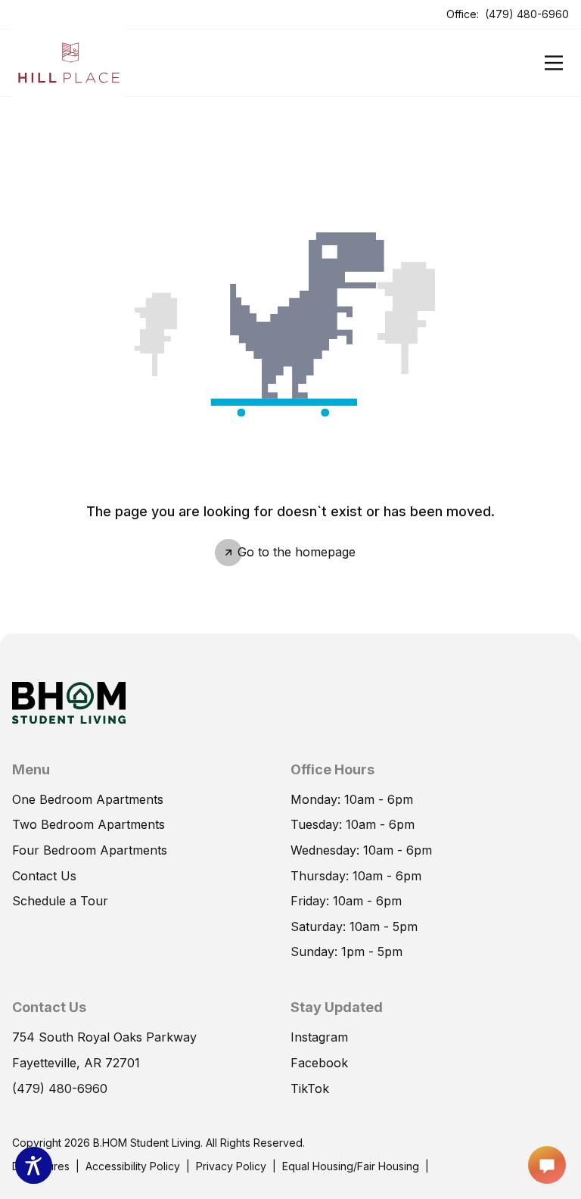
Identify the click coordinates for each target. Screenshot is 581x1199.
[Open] (554, 63)
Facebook (319, 1062)
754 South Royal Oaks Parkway (104, 1036)
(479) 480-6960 (527, 13)
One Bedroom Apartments (87, 799)
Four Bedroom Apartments (89, 850)
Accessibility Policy (132, 1166)
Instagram (319, 1037)
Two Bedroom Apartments (88, 824)
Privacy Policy (231, 1166)
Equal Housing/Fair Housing (350, 1166)
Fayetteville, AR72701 (76, 1062)
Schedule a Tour (60, 900)
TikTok (309, 1087)
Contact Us (44, 875)
